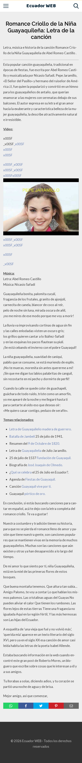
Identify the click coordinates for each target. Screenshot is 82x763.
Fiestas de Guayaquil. (40, 479)
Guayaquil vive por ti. (36, 486)
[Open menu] (6, 6)
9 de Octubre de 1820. (44, 443)
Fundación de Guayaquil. (54, 458)
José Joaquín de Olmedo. (45, 465)
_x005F (8, 264)
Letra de (15, 429)
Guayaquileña (31, 451)
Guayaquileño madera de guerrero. (47, 429)
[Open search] (76, 6)
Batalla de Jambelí (22, 436)
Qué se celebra (21, 472)
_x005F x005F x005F (13, 199)
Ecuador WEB (41, 6)
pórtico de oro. (35, 494)
